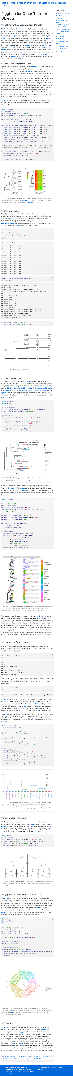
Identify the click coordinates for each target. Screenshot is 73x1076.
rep (16, 839)
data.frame (9, 119)
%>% (25, 523)
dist (12, 655)
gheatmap (8, 151)
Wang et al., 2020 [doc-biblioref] (22, 29)
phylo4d (8, 115)
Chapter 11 (33, 223)
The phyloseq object (63, 32)
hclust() (17, 651)
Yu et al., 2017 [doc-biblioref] (30, 36)
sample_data (5, 509)
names (19, 121)
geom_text (7, 137)
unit (12, 839)
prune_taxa (9, 409)
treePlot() (30, 73)
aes (26, 125)
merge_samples (14, 515)
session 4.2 (46, 45)
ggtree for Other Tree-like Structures (62, 47)
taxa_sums (17, 409)
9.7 (39, 914)
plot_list (9, 159)
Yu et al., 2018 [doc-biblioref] (24, 59)
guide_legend (18, 547)
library (3, 109)
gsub (9, 933)
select (5, 527)
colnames (4, 941)
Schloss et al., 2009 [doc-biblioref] (40, 388)
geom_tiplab (8, 139)
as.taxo (8, 234)
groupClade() (14, 804)
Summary (60, 51)
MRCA (25, 734)
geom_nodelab (7, 324)
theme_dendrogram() (8, 717)
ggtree (8, 125)
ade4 (8, 230)
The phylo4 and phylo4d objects (63, 25)
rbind (12, 943)
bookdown (57, 1067)
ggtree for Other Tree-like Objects (63, 14)
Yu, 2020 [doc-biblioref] (5, 721)
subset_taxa (12, 411)
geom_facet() (6, 621)
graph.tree (8, 837)
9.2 (38, 225)
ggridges (10, 499)
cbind (7, 937)
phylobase (10, 109)
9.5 (33, 719)
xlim (25, 139)
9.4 (23, 54)
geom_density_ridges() (11, 625)
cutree (9, 726)
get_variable (23, 509)
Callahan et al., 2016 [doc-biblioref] (8, 390)
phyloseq (10, 401)
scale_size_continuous (11, 135)
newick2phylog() (34, 216)
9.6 (2, 829)
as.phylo (8, 947)
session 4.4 (14, 47)
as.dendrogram (11, 688)
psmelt (14, 523)
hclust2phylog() (46, 216)
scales (9, 403)
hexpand (22, 153)
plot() (49, 71)
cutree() (31, 802)
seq (17, 119)
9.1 (7, 105)
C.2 (39, 706)
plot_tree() (10, 480)
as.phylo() (9, 824)
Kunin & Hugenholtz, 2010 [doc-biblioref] (37, 390)
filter (5, 525)
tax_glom (13, 519)
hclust (8, 655)
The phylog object (64, 29)
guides (5, 547)
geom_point (6, 422)
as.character (12, 931)
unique (27, 937)
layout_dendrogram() (23, 714)
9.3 (8, 397)
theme (6, 141)
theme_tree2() (42, 717)
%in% (42, 509)
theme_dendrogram (8, 762)
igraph (9, 835)
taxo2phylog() (9, 218)
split (7, 728)
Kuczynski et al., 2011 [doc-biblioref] (19, 388)
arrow (29, 841)
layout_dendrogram (9, 750)
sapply (11, 734)
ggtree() (11, 630)
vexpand (33, 141)
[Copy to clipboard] (52, 109)
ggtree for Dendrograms (60, 37)
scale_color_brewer (9, 760)
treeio (9, 919)
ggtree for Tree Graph (62, 42)
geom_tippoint (19, 125)
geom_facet (6, 535)
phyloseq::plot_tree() (36, 485)
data (2, 111)
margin (26, 762)
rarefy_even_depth (16, 517)
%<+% (4, 748)
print (3, 238)
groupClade (8, 738)
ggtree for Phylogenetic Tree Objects (61, 20)
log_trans (26, 428)
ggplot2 (9, 921)
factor (21, 752)
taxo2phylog (13, 278)
